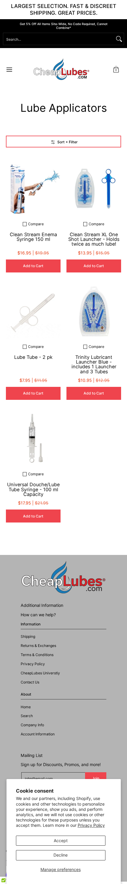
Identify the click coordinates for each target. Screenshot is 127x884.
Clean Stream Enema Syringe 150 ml (33, 236)
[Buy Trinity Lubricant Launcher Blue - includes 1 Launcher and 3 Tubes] (93, 311)
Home (26, 707)
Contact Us (30, 682)
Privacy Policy (91, 825)
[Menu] (9, 69)
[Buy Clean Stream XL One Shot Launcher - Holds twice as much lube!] (93, 189)
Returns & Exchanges (38, 645)
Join (95, 778)
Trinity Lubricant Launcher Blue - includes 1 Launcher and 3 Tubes (93, 364)
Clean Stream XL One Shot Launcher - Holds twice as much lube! (93, 239)
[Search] (119, 39)
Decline (60, 854)
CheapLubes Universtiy (40, 673)
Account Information (38, 734)
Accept (61, 840)
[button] (116, 69)
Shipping (28, 636)
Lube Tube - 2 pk (33, 357)
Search (27, 716)
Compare (36, 224)
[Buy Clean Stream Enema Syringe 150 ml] (33, 189)
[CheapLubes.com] (61, 69)
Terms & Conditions (37, 655)
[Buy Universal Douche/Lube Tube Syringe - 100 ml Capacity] (33, 439)
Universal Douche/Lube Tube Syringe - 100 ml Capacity (33, 489)
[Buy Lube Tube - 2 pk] (33, 311)
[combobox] (58, 39)
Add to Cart (33, 266)
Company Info (32, 725)
